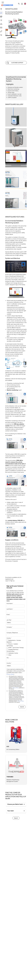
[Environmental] (16, 200)
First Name (10, 603)
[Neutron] (16, 179)
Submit (22, 706)
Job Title (9, 620)
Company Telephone (12, 632)
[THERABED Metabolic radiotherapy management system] (16, 770)
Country (9, 663)
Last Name (10, 609)
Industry (9, 638)
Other (9, 655)
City (8, 657)
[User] (16, 158)
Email (8, 614)
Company (9, 627)
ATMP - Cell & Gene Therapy (16, 647)
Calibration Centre (13, 653)
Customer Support (17, 62)
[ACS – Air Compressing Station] (16, 739)
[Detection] (16, 117)
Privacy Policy (10, 674)
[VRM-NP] (16, 137)
